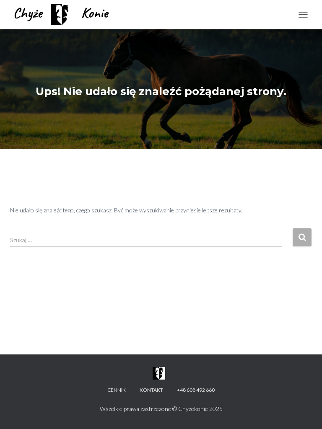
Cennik (116, 390)
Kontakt (151, 390)
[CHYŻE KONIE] (65, 14)
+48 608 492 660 (196, 390)
